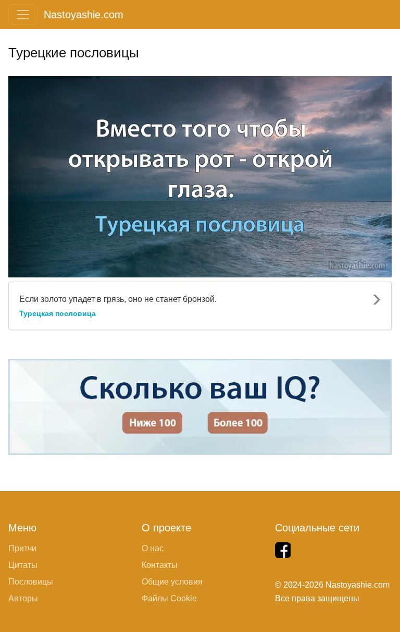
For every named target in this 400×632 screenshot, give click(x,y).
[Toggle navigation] (23, 14)
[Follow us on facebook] (283, 550)
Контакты (160, 565)
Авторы (23, 598)
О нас (153, 548)
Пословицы (30, 581)
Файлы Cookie (169, 598)
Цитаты (23, 565)
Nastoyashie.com (83, 14)
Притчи (22, 548)
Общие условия (172, 581)
